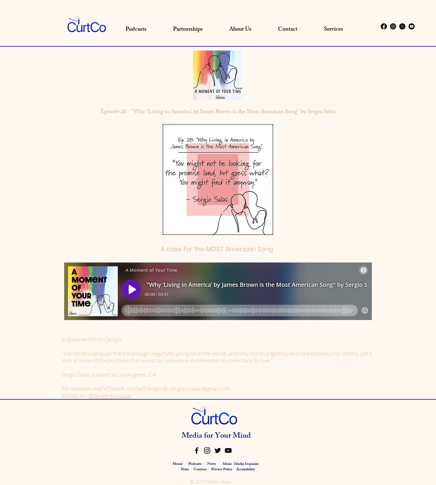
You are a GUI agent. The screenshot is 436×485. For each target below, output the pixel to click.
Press (185, 469)
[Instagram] (393, 26)
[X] (402, 26)
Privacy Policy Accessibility (233, 469)
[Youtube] (412, 26)
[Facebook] (384, 26)
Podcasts (194, 464)
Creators (200, 469)
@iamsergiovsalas (110, 395)
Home (178, 464)
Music (227, 464)
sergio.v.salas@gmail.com (199, 388)
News (211, 464)
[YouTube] (228, 450)
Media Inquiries (246, 464)
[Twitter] (218, 450)
